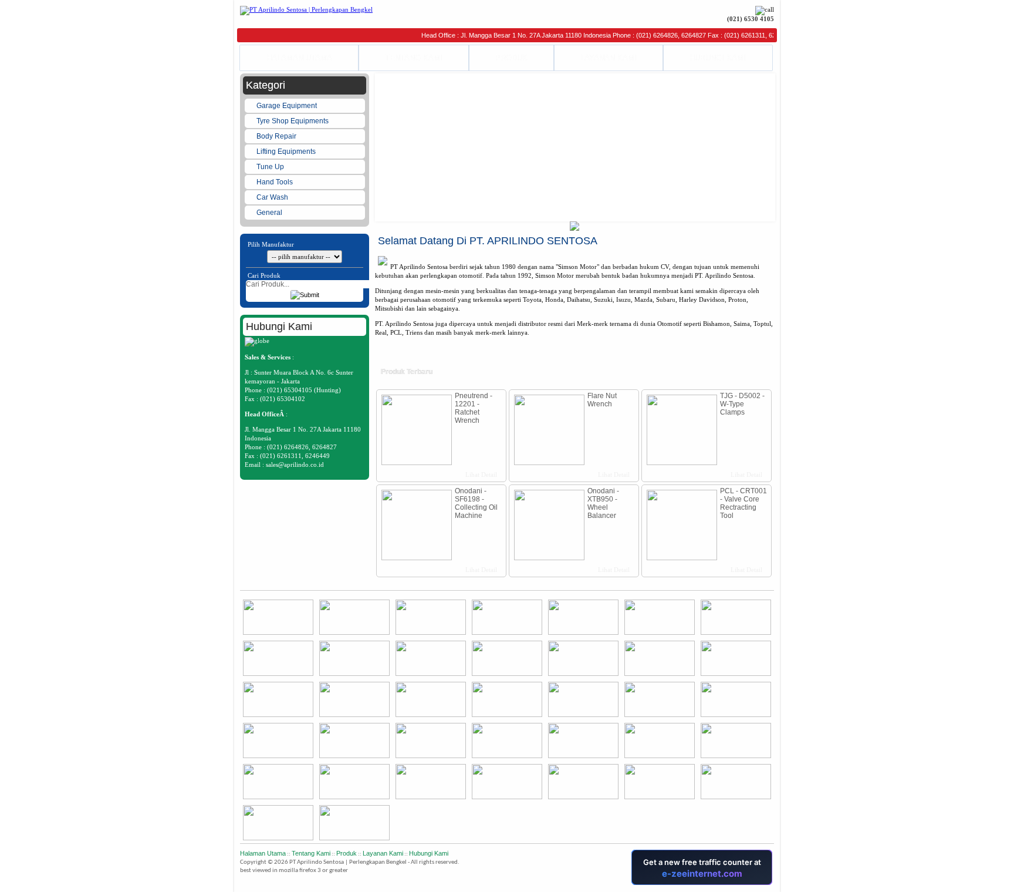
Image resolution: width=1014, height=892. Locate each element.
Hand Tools (275, 182)
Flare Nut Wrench (602, 400)
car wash (273, 197)
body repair (277, 136)
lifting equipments (286, 151)
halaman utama (263, 853)
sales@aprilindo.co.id (295, 464)
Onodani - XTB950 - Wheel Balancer (603, 503)
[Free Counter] (773, 883)
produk (346, 853)
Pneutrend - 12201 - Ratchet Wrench (473, 408)
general (270, 212)
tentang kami (311, 853)
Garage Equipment (287, 106)
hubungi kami (428, 853)
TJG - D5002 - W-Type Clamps (742, 404)
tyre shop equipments (293, 121)
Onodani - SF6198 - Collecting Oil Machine (476, 503)
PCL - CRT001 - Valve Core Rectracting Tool (743, 503)
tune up (271, 167)
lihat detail (480, 474)
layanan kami (383, 853)
